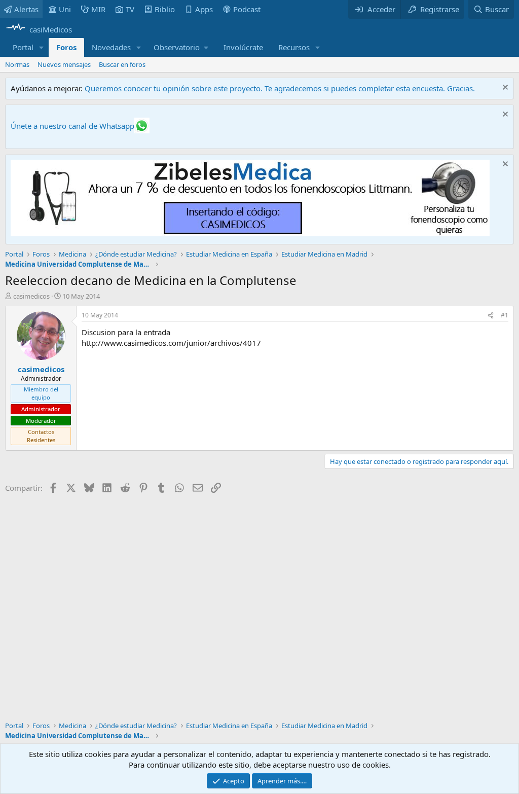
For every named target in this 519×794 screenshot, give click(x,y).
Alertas (26, 9)
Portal (23, 47)
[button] (41, 47)
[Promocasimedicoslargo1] (250, 233)
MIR (98, 9)
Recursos (294, 47)
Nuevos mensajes (64, 64)
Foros (66, 47)
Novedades (111, 47)
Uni (65, 9)
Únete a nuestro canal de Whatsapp (72, 126)
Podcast (247, 9)
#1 (504, 315)
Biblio (165, 9)
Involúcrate (243, 47)
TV (130, 9)
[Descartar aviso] (504, 88)
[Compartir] (490, 315)
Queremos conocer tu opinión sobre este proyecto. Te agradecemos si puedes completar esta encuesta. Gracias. (280, 88)
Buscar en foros (122, 64)
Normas (17, 64)
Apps (204, 9)
